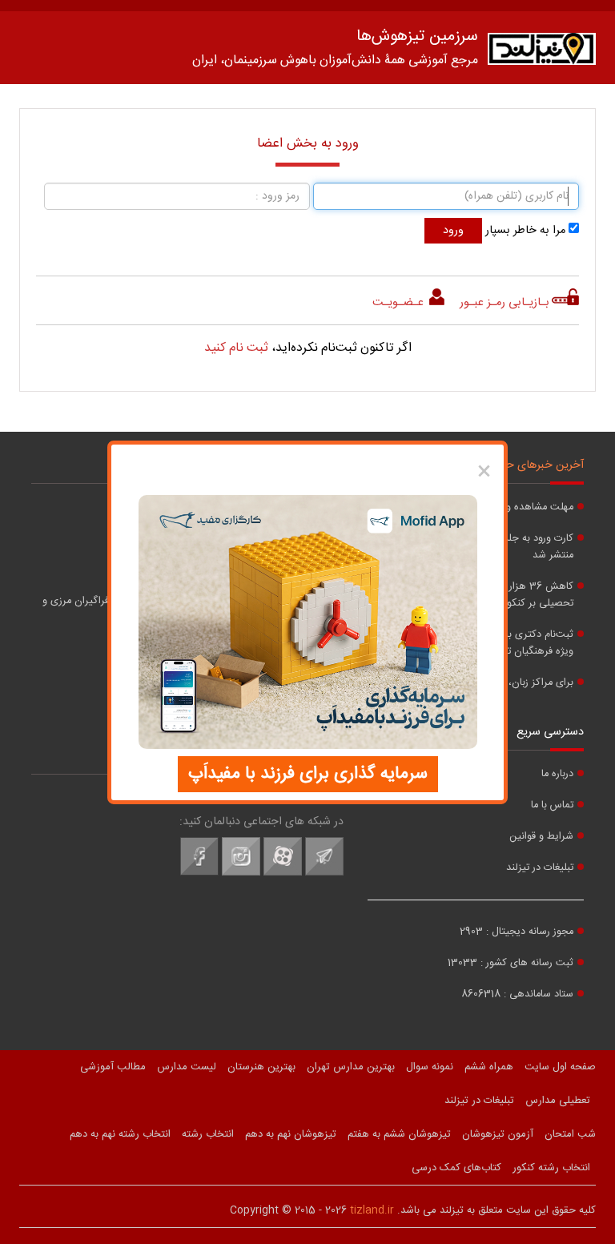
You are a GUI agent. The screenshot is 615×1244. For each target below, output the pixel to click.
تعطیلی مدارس (557, 1100)
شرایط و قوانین (541, 836)
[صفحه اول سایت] (542, 52)
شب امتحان (570, 1134)
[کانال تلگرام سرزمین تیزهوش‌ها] (324, 873)
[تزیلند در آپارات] (282, 873)
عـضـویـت (399, 302)
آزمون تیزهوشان (497, 1134)
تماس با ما (552, 805)
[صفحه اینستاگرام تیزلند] (241, 873)
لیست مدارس (186, 1067)
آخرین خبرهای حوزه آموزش (520, 465)
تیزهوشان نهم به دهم (290, 1134)
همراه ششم (488, 1067)
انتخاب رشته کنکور (551, 1168)
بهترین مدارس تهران (351, 1067)
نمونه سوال (429, 1067)
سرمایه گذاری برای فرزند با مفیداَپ (308, 773)
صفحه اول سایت (560, 1067)
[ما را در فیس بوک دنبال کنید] (199, 873)
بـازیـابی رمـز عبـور (504, 302)
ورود (453, 230)
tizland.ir (372, 1210)
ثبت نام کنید (236, 348)
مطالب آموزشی (113, 1067)
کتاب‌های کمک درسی (456, 1168)
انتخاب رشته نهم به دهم (120, 1134)
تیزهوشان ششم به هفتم (399, 1134)
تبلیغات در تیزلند (539, 868)
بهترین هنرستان (261, 1067)
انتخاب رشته (208, 1134)
